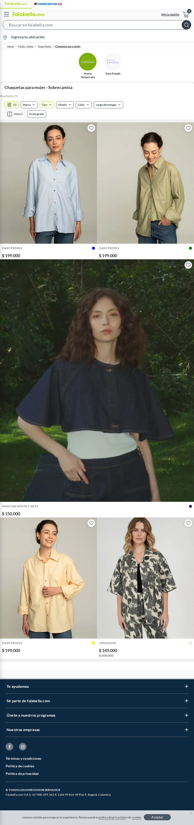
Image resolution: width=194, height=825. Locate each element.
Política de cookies (20, 766)
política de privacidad (112, 817)
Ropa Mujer (45, 46)
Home (10, 46)
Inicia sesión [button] (170, 14)
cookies (136, 817)
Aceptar (157, 817)
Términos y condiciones (23, 758)
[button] (97, 25)
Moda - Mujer (26, 46)
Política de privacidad (22, 774)
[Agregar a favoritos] (91, 128)
